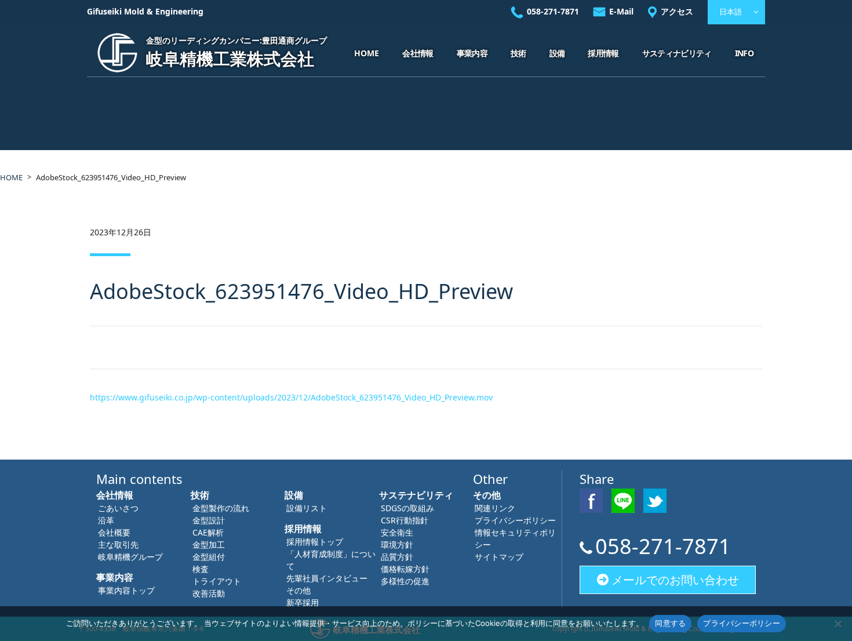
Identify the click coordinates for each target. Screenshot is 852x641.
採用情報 (603, 53)
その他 (298, 590)
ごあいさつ (118, 507)
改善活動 (208, 593)
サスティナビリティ (677, 53)
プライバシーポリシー (515, 520)
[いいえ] (837, 623)
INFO (744, 53)
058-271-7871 (553, 11)
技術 (518, 53)
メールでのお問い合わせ (675, 580)
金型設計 (208, 520)
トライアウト (216, 581)
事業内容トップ (126, 590)
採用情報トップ (314, 541)
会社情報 (417, 53)
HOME (366, 53)
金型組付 (208, 556)
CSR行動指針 (404, 520)
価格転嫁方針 (405, 568)
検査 (200, 568)
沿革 (106, 520)
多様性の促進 (405, 581)
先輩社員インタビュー (326, 578)
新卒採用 (302, 602)
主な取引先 (118, 544)
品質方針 (397, 556)
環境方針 (397, 544)
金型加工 (208, 544)
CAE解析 (208, 532)
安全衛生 (397, 532)
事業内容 (472, 53)
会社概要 (114, 532)
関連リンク (495, 507)
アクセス (677, 11)
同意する (670, 623)
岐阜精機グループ (130, 556)
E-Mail (621, 11)
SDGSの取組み (407, 507)
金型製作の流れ (220, 507)
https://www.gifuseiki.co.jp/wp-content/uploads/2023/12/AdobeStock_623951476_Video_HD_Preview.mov (291, 397)
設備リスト (306, 507)
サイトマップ (499, 556)
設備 (557, 53)
